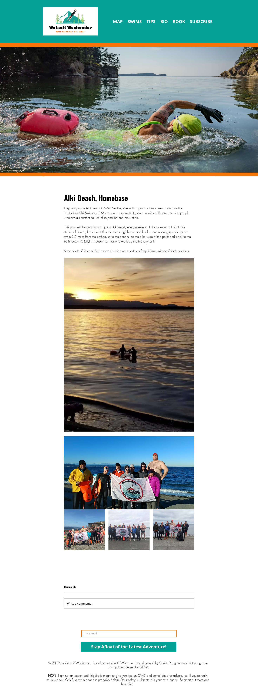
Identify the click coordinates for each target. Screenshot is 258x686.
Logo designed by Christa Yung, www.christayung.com (171, 663)
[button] (151, 21)
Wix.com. (127, 663)
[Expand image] (84, 529)
